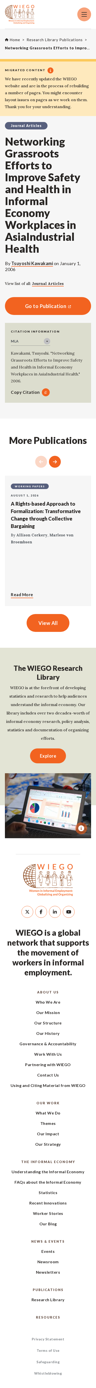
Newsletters (48, 1272)
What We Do (48, 1112)
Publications (48, 1290)
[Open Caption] (81, 828)
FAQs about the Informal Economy (48, 1182)
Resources (48, 1317)
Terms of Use (48, 1350)
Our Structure (48, 1022)
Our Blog (48, 1223)
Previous (41, 462)
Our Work (48, 1103)
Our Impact (48, 1133)
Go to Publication (35, 306)
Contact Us (48, 1075)
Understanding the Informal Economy (48, 1171)
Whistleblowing (48, 1373)
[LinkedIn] (55, 912)
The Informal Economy (48, 1162)
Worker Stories (48, 1213)
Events (48, 1251)
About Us (48, 992)
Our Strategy (48, 1144)
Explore (48, 756)
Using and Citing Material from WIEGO (48, 1085)
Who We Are (48, 1002)
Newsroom (48, 1261)
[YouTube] (69, 912)
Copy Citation (25, 392)
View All (48, 623)
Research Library (48, 1299)
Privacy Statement (48, 1339)
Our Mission (48, 1012)
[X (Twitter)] (27, 912)
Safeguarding (48, 1362)
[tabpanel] (48, 805)
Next (55, 462)
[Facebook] (41, 912)
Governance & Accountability (48, 1043)
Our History (48, 1033)
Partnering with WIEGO (48, 1064)
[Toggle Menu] (84, 14)
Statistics (48, 1192)
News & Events (48, 1241)
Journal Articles (48, 283)
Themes (48, 1123)
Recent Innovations (48, 1203)
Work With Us (48, 1054)
